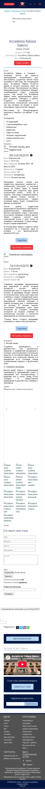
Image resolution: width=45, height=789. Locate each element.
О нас (6, 723)
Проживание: (9, 174)
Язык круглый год (28, 745)
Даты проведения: (10, 163)
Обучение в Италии (19, 11)
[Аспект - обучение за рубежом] (22, 4)
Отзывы (6, 731)
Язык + (24, 748)
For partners (8, 740)
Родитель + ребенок (29, 742)
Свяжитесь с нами (22, 686)
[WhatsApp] (28, 627)
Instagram (29, 764)
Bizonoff (22, 786)
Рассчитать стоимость (22, 247)
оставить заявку (9, 4)
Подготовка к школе (29, 726)
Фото (6, 569)
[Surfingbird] (21, 627)
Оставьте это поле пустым (12, 587)
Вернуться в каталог (22, 638)
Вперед (32, 409)
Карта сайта (8, 742)
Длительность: (9, 169)
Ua (35, 4)
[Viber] (24, 627)
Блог (5, 729)
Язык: (6, 158)
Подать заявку (22, 63)
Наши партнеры (9, 737)
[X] (17, 627)
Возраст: (7, 161)
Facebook (28, 760)
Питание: (7, 177)
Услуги (6, 726)
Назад (9, 409)
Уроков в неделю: (10, 172)
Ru (31, 4)
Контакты (7, 734)
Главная (7, 11)
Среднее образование (30, 729)
